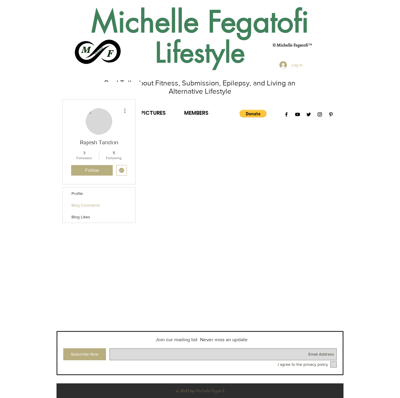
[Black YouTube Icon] (297, 114)
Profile (77, 193)
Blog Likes (80, 217)
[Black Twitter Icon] (309, 114)
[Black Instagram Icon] (320, 114)
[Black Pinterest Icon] (331, 114)
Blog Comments (85, 205)
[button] (253, 113)
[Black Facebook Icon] (286, 114)
